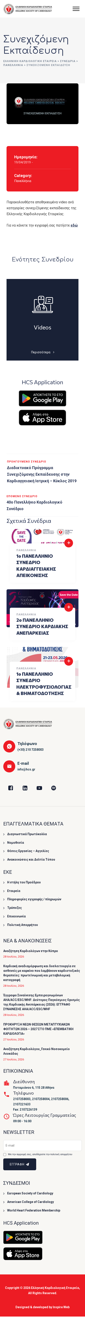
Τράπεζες (14, 907)
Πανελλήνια (22, 181)
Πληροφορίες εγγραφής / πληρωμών (34, 899)
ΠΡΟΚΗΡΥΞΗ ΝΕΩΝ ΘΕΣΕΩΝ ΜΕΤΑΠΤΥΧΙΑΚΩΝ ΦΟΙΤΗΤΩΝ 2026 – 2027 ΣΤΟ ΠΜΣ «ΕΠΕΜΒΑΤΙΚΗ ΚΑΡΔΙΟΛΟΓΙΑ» (38, 1029)
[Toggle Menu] (76, 9)
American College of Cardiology (30, 1202)
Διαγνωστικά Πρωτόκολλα (27, 834)
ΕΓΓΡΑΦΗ (17, 1164)
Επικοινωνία (16, 916)
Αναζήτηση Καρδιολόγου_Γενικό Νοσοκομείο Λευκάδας (36, 1051)
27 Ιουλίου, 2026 (13, 1039)
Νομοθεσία (15, 842)
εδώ (74, 225)
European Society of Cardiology (30, 1193)
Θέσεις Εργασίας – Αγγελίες (28, 851)
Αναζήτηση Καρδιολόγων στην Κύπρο (30, 951)
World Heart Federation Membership (33, 1210)
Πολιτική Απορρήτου (22, 925)
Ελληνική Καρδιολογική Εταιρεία (55, 1288)
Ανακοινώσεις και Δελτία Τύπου (31, 859)
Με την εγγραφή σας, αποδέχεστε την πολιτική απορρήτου (40, 1154)
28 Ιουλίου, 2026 (13, 956)
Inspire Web (61, 1307)
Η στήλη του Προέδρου (24, 882)
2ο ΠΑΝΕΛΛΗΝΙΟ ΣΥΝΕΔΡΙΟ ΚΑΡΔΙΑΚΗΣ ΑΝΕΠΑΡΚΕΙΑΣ (42, 626)
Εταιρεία (13, 891)
